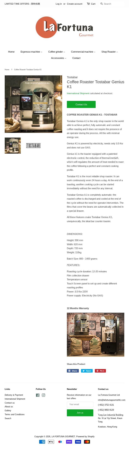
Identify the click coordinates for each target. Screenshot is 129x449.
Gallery (8, 410)
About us (9, 406)
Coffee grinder (55, 51)
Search (8, 418)
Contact (76, 58)
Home (11, 51)
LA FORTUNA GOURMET (63, 436)
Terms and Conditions (15, 414)
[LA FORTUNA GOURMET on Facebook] (37, 396)
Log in (59, 4)
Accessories (58, 58)
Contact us (10, 403)
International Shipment (78, 93)
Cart (93, 4)
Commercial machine (82, 51)
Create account (74, 4)
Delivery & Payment (14, 395)
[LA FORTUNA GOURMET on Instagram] (43, 396)
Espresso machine (31, 51)
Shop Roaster (108, 51)
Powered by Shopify (85, 436)
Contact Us (81, 104)
